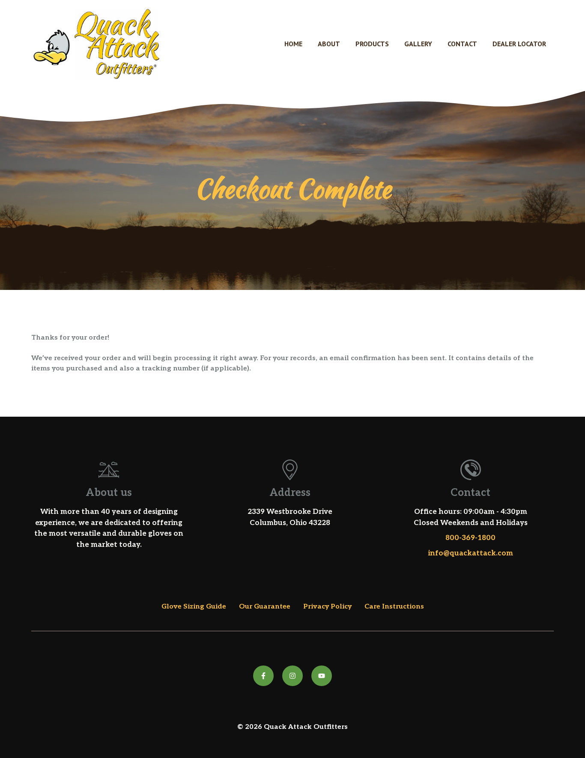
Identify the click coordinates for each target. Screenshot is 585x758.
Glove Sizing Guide (193, 607)
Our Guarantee (264, 607)
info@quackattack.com (470, 553)
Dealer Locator (519, 43)
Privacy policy (327, 607)
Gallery (418, 43)
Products (372, 43)
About (329, 43)
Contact (462, 43)
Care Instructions (394, 607)
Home (293, 43)
